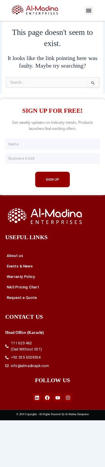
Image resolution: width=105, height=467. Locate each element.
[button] (89, 10)
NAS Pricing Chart (23, 287)
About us (15, 255)
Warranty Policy (21, 276)
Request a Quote (22, 297)
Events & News (20, 266)
